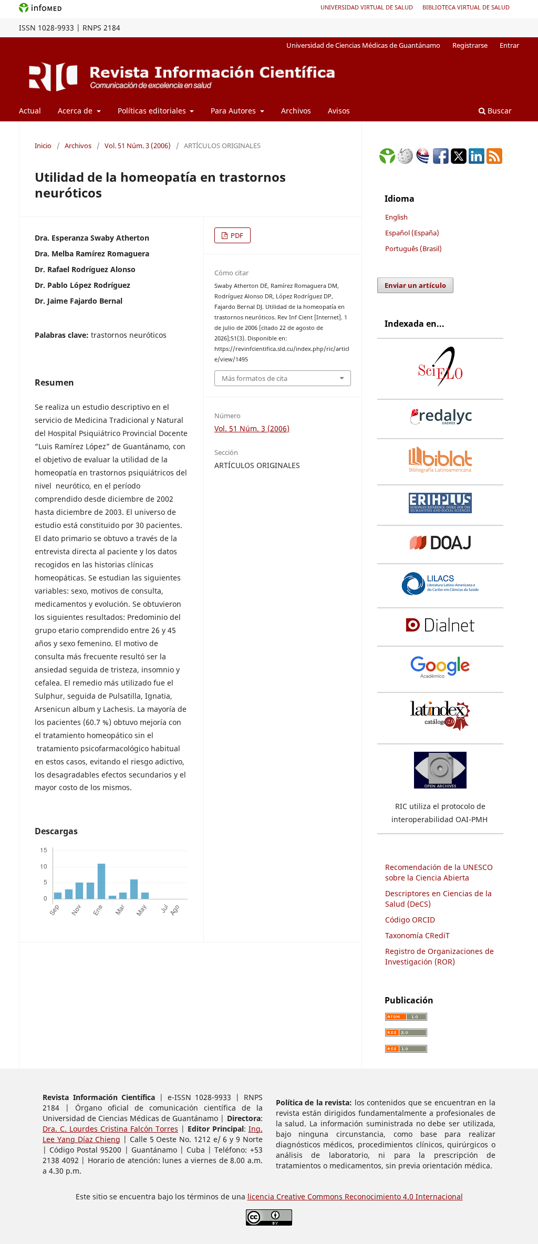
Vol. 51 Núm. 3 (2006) (138, 145)
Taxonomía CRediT (417, 935)
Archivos (296, 111)
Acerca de (76, 111)
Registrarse (470, 45)
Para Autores (234, 111)
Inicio (43, 145)
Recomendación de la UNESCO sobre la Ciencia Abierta (439, 872)
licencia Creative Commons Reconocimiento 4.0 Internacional (355, 1196)
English (396, 217)
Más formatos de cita (254, 378)
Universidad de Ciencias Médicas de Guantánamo (363, 45)
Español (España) (412, 232)
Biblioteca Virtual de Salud (466, 7)
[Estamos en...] (387, 161)
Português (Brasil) (413, 248)
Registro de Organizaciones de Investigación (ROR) (439, 956)
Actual (30, 111)
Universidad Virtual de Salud (366, 7)
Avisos (339, 111)
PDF (236, 235)
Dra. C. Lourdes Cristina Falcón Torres (110, 1129)
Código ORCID (410, 920)
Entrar (509, 45)
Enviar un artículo (415, 285)
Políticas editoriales (153, 111)
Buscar (498, 111)
